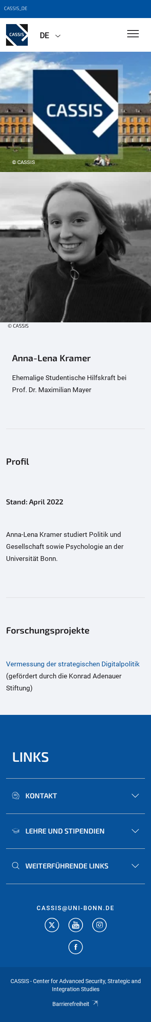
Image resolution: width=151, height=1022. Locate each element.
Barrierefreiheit (70, 1004)
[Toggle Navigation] (133, 34)
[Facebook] (75, 948)
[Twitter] (52, 926)
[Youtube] (75, 926)
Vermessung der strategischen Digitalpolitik (73, 664)
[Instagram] (99, 926)
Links (30, 756)
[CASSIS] (17, 35)
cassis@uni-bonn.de (75, 908)
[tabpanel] (75, 112)
